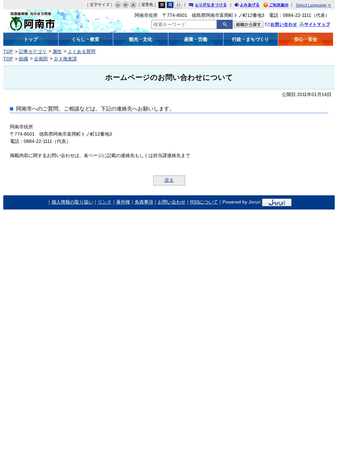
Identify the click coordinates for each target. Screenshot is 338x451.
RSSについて (204, 202)
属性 (57, 51)
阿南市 (44, 21)
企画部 (41, 58)
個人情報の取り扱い (72, 202)
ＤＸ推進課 (65, 58)
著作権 (123, 202)
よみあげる (253, 5)
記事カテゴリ (33, 51)
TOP (8, 51)
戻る (169, 180)
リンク (105, 202)
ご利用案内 (281, 5)
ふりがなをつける (214, 5)
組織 (23, 58)
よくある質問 (81, 51)
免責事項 (144, 202)
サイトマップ (321, 25)
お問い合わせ (287, 25)
